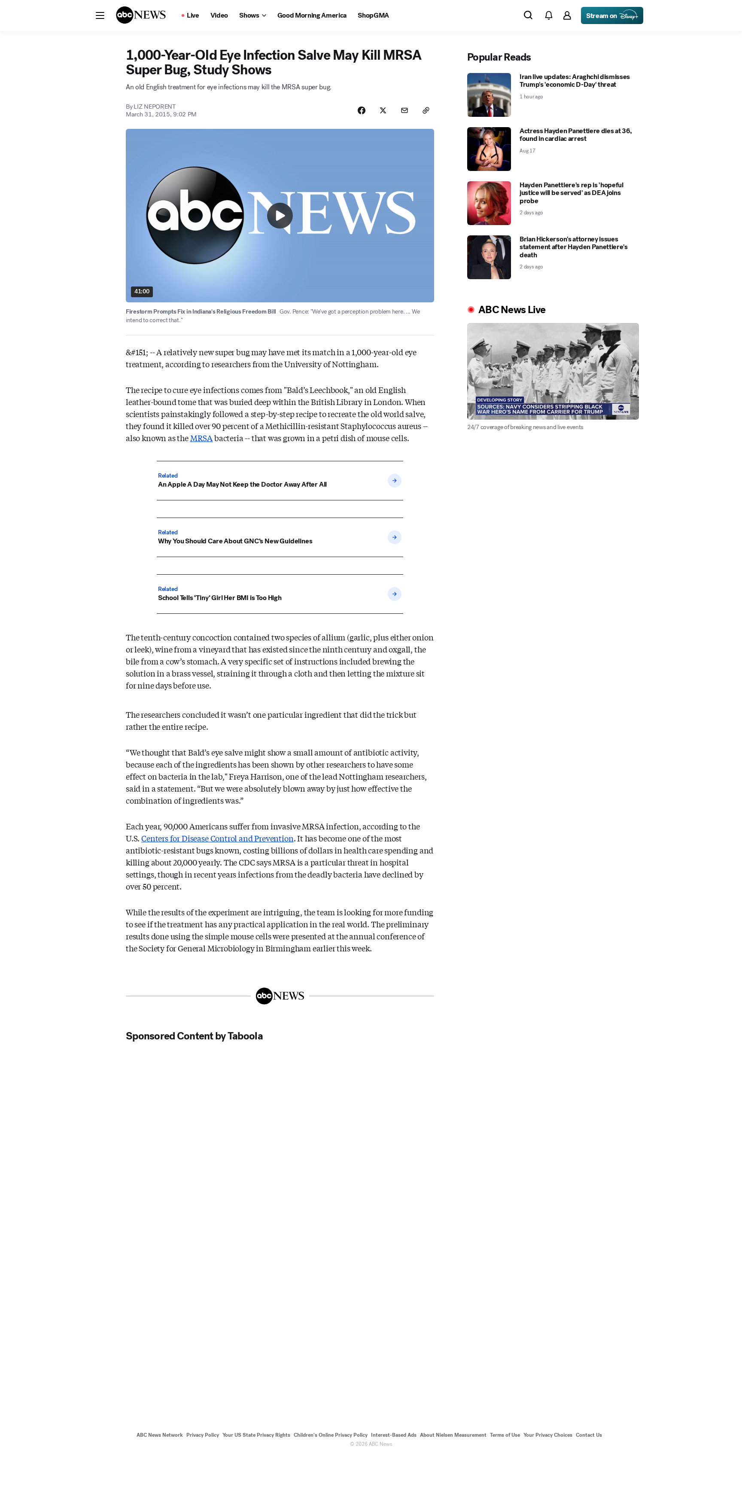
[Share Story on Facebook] (361, 110)
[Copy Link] (426, 110)
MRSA (201, 437)
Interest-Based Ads (394, 1435)
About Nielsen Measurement (453, 1435)
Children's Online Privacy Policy (331, 1435)
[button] (100, 15)
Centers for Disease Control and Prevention (217, 838)
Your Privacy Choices (547, 1435)
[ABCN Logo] (141, 15)
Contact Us (589, 1435)
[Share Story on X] (383, 110)
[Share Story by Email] (404, 110)
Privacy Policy (202, 1435)
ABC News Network (160, 1435)
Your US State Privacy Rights (256, 1435)
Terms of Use (505, 1435)
